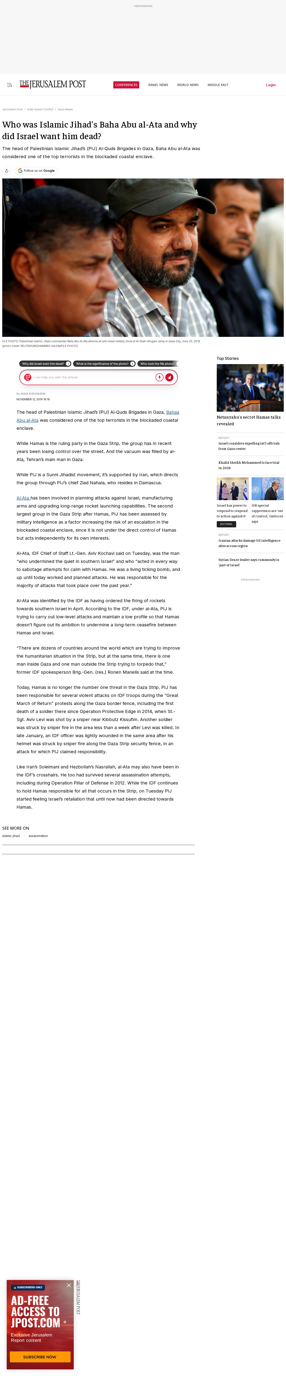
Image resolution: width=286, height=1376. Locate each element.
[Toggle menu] (9, 85)
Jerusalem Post (12, 109)
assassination (38, 836)
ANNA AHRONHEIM (33, 393)
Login (271, 85)
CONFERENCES (126, 85)
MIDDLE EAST (218, 85)
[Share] (6, 170)
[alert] (40, 1324)
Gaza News (65, 109)
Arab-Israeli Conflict (40, 109)
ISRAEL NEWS (158, 85)
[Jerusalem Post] (49, 85)
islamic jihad (11, 836)
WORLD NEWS (188, 85)
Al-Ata (23, 498)
